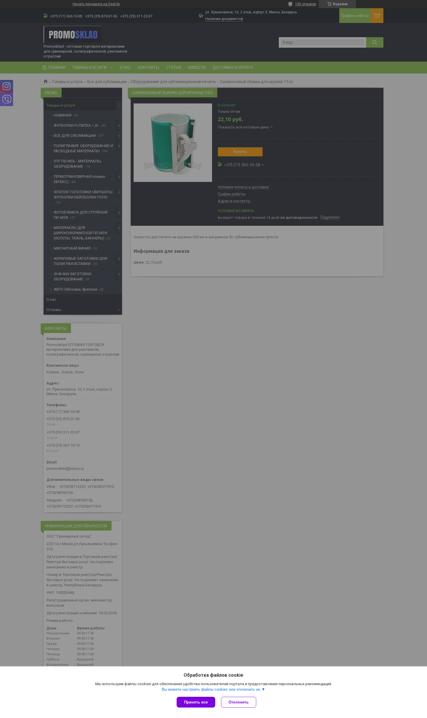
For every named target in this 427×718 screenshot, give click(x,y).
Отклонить (239, 702)
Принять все (196, 702)
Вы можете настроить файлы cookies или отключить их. (211, 689)
